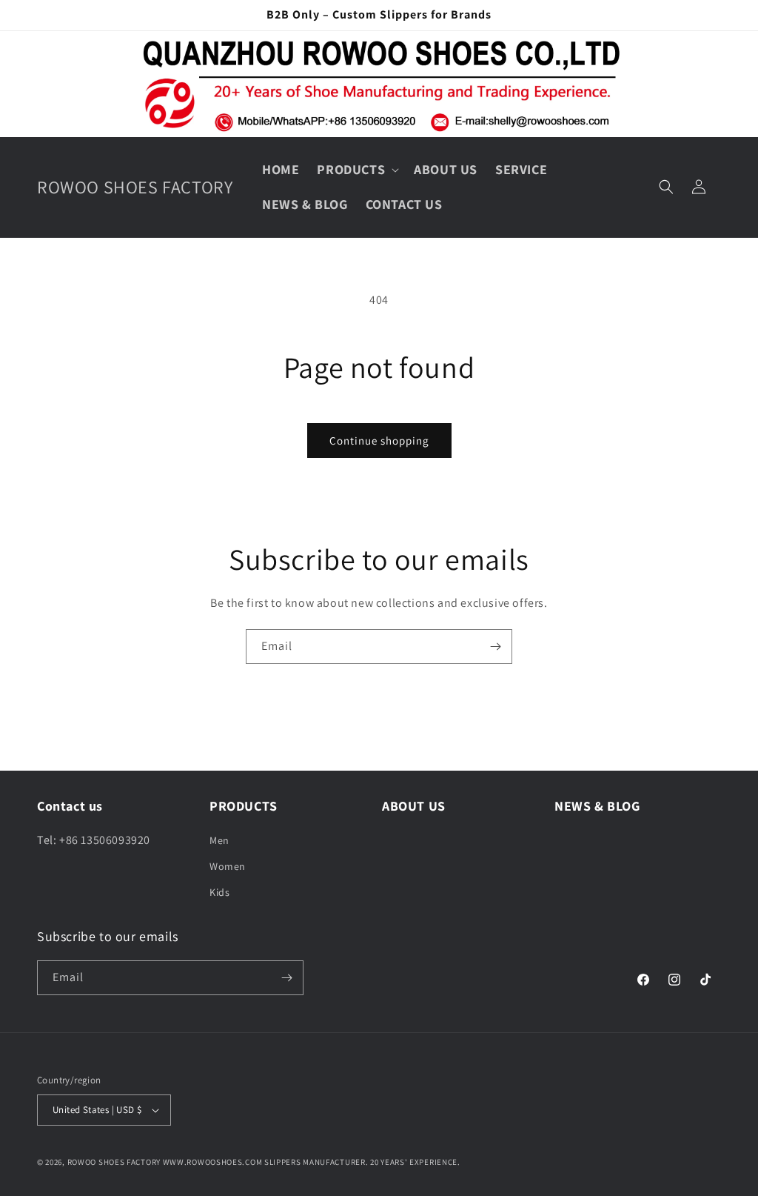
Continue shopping (379, 440)
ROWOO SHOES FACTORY (114, 1162)
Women (227, 866)
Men (219, 840)
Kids (219, 892)
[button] (356, 169)
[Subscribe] (495, 646)
